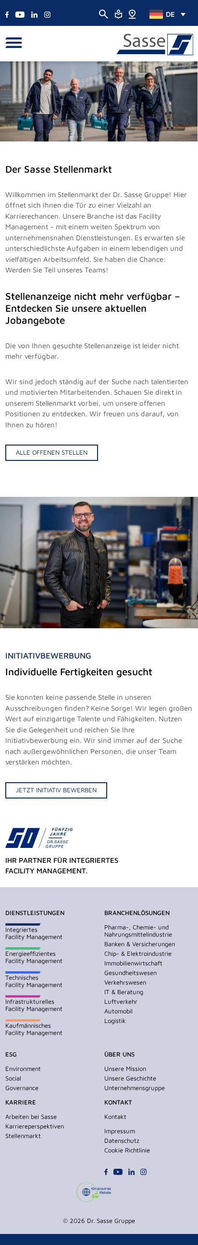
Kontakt (115, 1116)
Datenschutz (121, 1140)
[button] (16, 43)
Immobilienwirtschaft (133, 963)
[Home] (132, 13)
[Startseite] (154, 45)
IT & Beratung (123, 992)
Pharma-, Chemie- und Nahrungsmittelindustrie (138, 930)
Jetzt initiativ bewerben (56, 790)
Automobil (118, 1011)
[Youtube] (19, 14)
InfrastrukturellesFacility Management (33, 1005)
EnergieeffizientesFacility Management (33, 957)
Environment (23, 1068)
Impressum (119, 1131)
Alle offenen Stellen (51, 452)
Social (13, 1078)
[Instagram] (47, 14)
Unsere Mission (125, 1068)
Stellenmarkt (23, 1135)
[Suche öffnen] (103, 14)
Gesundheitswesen (130, 972)
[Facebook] (7, 14)
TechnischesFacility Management (33, 981)
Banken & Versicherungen (139, 944)
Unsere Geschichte (130, 1078)
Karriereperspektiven (34, 1126)
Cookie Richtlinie (127, 1150)
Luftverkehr (120, 1001)
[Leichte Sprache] (119, 13)
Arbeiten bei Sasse (31, 1116)
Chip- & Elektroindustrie (138, 953)
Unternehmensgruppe (134, 1088)
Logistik (115, 1020)
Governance (21, 1088)
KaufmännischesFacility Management (33, 1029)
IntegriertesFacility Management (33, 933)
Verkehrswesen (125, 982)
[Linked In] (34, 14)
